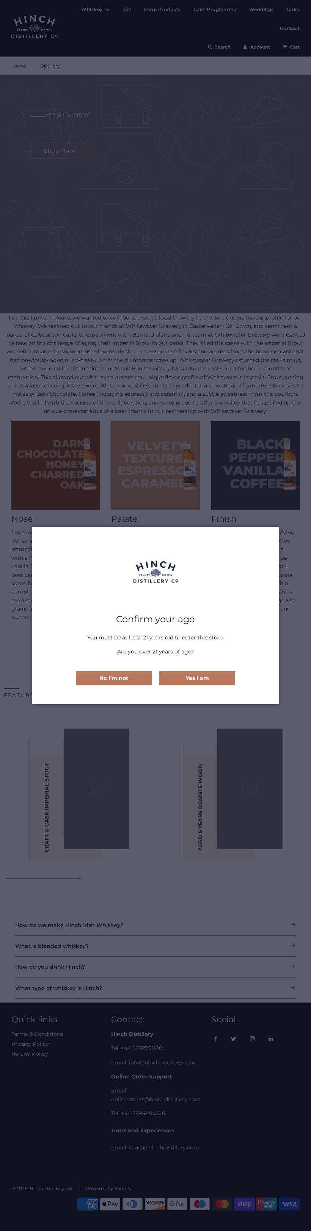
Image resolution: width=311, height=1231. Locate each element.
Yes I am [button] (197, 678)
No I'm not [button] (113, 678)
